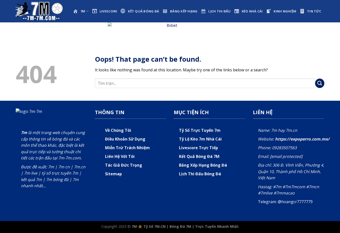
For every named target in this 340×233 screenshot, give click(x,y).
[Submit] (320, 83)
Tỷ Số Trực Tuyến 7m (200, 130)
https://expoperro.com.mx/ (302, 139)
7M (134, 226)
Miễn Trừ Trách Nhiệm (127, 147)
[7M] (40, 11)
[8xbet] (170, 30)
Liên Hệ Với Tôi (120, 156)
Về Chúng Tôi (118, 130)
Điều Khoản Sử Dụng (125, 139)
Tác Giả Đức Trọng (123, 165)
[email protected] (286, 156)
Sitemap (113, 174)
